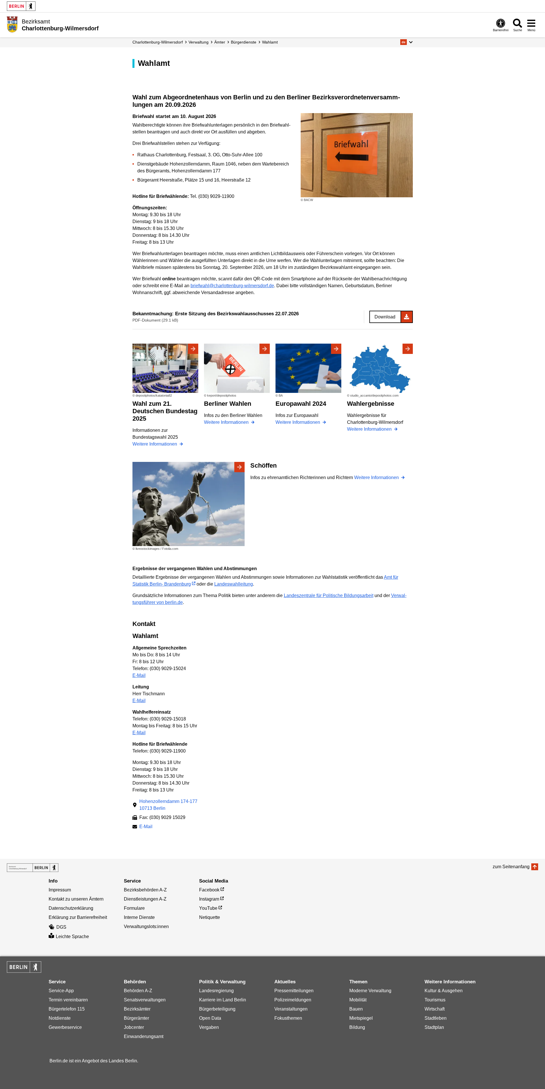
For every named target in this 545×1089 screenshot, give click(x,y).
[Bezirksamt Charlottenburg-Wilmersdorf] (32, 867)
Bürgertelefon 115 (67, 1009)
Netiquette (209, 917)
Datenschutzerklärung (71, 908)
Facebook (209, 889)
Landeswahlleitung (233, 584)
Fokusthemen (288, 1018)
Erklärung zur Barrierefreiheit (78, 917)
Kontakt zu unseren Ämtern (76, 899)
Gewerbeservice (65, 1027)
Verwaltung (199, 42)
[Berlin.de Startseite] (21, 6)
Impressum (60, 889)
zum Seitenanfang (511, 866)
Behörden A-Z (138, 990)
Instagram (209, 899)
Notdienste (60, 1018)
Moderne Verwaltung (370, 990)
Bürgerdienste (243, 42)
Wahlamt (270, 42)
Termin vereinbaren (68, 999)
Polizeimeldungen (292, 999)
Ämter (219, 42)
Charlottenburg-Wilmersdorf (157, 42)
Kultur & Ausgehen (444, 990)
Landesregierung (216, 990)
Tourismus (435, 999)
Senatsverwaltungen (145, 999)
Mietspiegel (361, 1018)
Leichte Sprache (72, 936)
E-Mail (139, 675)
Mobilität (357, 999)
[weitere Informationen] (12, 24)
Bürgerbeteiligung (217, 1009)
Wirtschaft (435, 1009)
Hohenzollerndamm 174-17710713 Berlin (168, 805)
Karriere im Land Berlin (222, 999)
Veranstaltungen (291, 1009)
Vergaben (209, 1027)
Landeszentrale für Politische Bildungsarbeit (328, 595)
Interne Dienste (139, 917)
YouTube (208, 908)
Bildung (357, 1027)
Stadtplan (434, 1027)
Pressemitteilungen (294, 990)
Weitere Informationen (155, 444)
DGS (61, 927)
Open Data (210, 1018)
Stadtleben (436, 1018)
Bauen (356, 1009)
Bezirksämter (137, 1009)
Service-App (61, 990)
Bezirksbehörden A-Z (145, 889)
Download (384, 316)
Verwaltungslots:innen (146, 926)
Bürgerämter (136, 1018)
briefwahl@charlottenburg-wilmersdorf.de (232, 285)
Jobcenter (134, 1027)
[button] (406, 42)
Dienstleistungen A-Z (145, 899)
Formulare (134, 908)
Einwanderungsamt (143, 1036)
